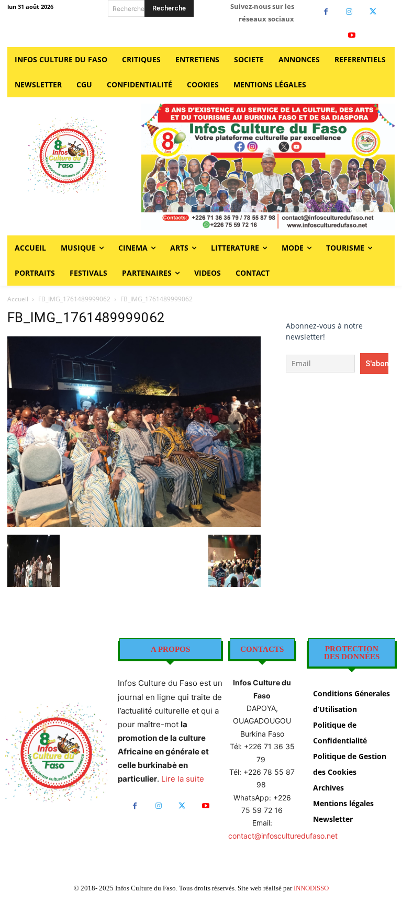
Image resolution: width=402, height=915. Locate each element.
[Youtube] (352, 35)
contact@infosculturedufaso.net (283, 835)
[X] (373, 12)
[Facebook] (326, 12)
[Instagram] (349, 12)
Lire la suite (182, 779)
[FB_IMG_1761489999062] (134, 523)
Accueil (17, 299)
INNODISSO (311, 888)
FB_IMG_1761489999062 (74, 299)
